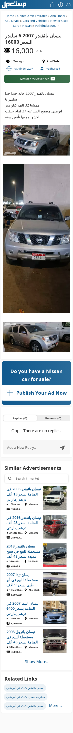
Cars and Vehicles (35, 21)
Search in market (27, 478)
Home (9, 16)
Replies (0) (20, 418)
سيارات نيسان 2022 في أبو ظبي (25, 697)
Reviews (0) (53, 418)
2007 (53, 25)
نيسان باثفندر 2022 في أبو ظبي (25, 688)
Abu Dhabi (57, 16)
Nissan (27, 25)
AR (68, 4)
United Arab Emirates (32, 16)
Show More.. (36, 661)
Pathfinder (42, 25)
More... (55, 705)
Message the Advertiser (34, 79)
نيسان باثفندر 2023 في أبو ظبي (25, 706)
